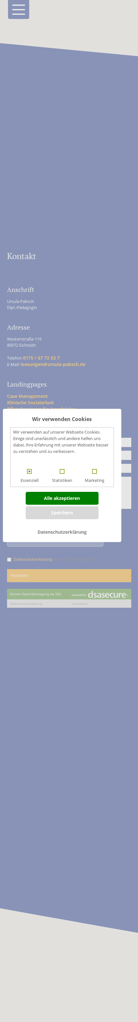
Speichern (62, 513)
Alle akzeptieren (62, 498)
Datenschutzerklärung (62, 532)
